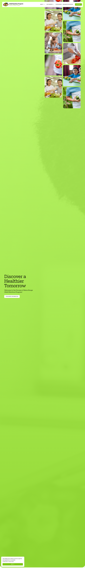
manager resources (68, 4)
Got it (12, 564)
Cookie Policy (5, 561)
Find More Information (12, 296)
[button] (42, 4)
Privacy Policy (11, 561)
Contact (78, 4)
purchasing (59, 4)
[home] (13, 4)
